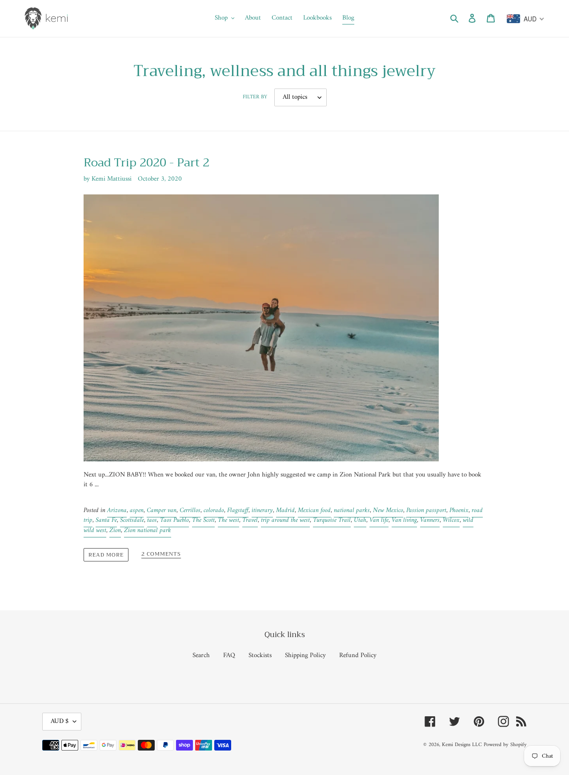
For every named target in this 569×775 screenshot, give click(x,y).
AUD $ (59, 721)
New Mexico (388, 511)
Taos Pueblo (174, 520)
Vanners (430, 520)
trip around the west (285, 520)
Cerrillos (190, 511)
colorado (214, 511)
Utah (360, 520)
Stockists (260, 656)
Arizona (117, 511)
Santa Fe (106, 520)
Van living (404, 520)
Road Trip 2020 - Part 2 (146, 163)
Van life (379, 520)
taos (152, 520)
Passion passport (426, 511)
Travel (250, 520)
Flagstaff (237, 511)
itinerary (262, 511)
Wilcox (451, 520)
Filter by (255, 97)
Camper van (161, 511)
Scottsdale (132, 520)
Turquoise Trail (332, 520)
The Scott (203, 520)
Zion (115, 531)
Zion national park (147, 531)
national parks (352, 511)
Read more (106, 554)
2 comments (161, 554)
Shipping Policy (305, 656)
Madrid (285, 511)
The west (228, 520)
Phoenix (459, 511)
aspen (137, 511)
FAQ (229, 656)
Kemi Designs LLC (462, 745)
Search (201, 656)
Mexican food (314, 511)
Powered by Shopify (505, 745)
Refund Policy (358, 656)
